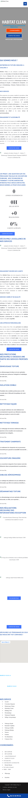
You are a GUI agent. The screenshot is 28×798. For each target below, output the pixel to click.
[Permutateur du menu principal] (25, 3)
